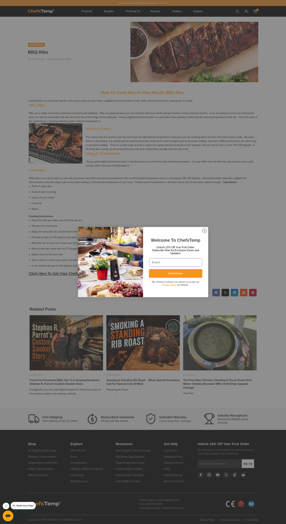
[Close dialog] (205, 231)
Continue (175, 273)
